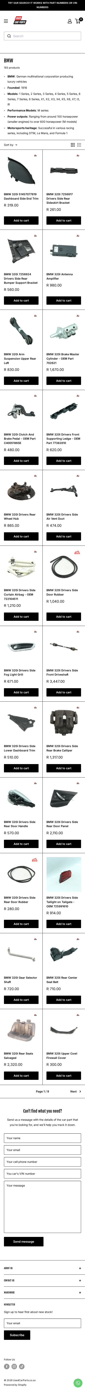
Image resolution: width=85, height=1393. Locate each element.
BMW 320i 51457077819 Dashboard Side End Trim (21, 196)
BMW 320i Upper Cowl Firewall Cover (61, 1055)
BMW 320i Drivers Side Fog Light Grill (19, 672)
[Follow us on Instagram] (14, 1366)
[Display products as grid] (73, 145)
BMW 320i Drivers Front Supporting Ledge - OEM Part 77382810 (63, 439)
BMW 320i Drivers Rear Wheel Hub (20, 516)
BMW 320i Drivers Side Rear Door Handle (19, 824)
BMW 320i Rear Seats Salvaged (18, 1055)
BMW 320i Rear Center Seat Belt (61, 980)
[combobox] (42, 36)
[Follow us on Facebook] (6, 1366)
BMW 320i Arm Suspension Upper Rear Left (20, 358)
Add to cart (21, 220)
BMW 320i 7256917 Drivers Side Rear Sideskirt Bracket (59, 198)
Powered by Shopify (15, 1384)
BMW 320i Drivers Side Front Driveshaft (62, 672)
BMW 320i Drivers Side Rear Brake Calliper (62, 748)
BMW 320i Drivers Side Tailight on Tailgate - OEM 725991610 (62, 902)
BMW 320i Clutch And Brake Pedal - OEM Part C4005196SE (20, 439)
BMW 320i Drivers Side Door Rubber (62, 592)
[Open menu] (6, 21)
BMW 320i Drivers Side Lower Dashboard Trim (19, 748)
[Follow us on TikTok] (22, 1366)
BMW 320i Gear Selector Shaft (20, 980)
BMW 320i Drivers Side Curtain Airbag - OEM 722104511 (19, 594)
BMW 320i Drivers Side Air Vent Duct (62, 516)
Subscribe (17, 1335)
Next (73, 1091)
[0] (77, 21)
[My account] (70, 21)
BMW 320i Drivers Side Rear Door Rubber (19, 900)
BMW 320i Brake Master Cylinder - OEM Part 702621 (62, 358)
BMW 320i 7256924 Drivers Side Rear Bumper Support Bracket (21, 278)
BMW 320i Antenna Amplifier (59, 276)
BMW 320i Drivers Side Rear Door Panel (62, 824)
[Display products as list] (79, 145)
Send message (23, 1241)
